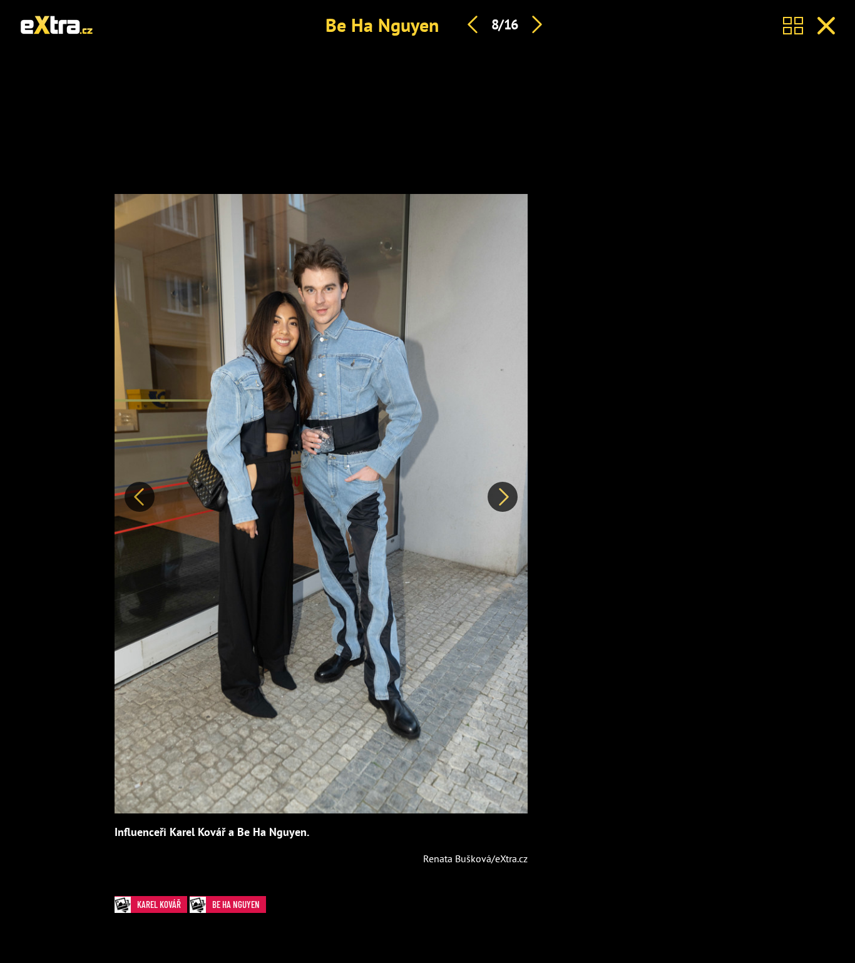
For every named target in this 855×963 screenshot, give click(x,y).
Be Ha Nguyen (382, 25)
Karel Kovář (159, 904)
